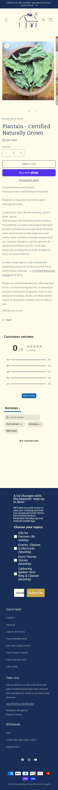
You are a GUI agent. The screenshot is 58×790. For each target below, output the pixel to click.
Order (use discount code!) (21, 740)
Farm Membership (16, 638)
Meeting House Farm (24, 784)
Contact (10, 617)
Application (12, 747)
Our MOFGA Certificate (20, 703)
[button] (6, 20)
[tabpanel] (29, 444)
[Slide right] (35, 111)
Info (8, 733)
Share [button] (8, 320)
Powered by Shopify (42, 784)
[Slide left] (22, 111)
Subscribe (35, 593)
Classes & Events (15, 632)
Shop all (10, 625)
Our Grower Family (17, 652)
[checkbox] (11, 431)
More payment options (29, 180)
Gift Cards (11, 666)
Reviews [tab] (12, 408)
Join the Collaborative (18, 645)
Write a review (29, 396)
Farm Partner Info (16, 659)
